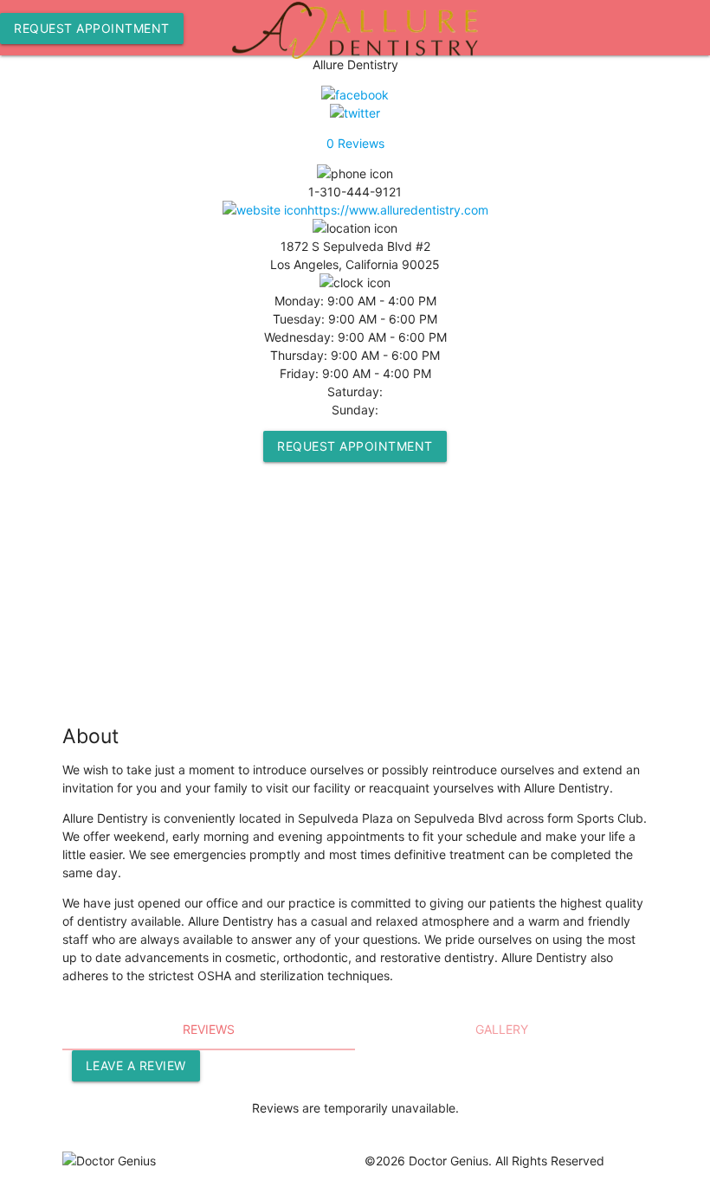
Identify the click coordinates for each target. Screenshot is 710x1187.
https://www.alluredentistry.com (397, 209)
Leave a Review (136, 1065)
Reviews (355, 143)
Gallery (501, 1029)
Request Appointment (92, 28)
